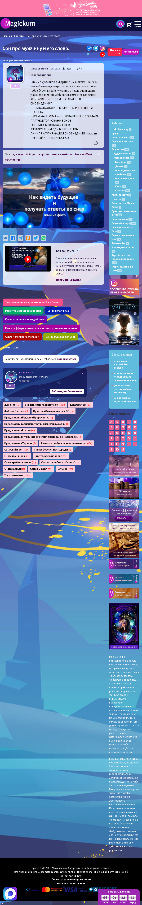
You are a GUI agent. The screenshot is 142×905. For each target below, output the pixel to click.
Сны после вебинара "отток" (60, 462)
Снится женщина (16, 456)
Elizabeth (43, 69)
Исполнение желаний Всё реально (121, 364)
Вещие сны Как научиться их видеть (125, 400)
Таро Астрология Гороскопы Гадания (123, 259)
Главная (7, 36)
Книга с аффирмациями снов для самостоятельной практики (41, 328)
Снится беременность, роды (52, 449)
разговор (41, 154)
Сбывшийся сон (16, 449)
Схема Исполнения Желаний (22, 336)
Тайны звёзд (120, 243)
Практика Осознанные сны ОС (53, 411)
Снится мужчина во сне (51, 456)
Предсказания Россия (19, 430)
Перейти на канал (68, 280)
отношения (62, 154)
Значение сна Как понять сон (45, 404)
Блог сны (19, 36)
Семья (120, 186)
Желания (12, 404)
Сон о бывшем (41, 468)
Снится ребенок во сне (20, 462)
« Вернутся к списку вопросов (17, 61)
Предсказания (122, 219)
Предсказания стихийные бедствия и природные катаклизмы (43, 436)
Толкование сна (18, 475)
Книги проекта (121, 195)
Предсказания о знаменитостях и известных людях (36, 424)
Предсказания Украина (20, 443)
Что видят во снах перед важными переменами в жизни (125, 377)
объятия (13, 159)
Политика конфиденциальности (71, 879)
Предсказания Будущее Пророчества (29, 417)
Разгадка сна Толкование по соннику (66, 443)
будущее (83, 154)
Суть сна (65, 468)
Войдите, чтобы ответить (67, 391)
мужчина (22, 154)
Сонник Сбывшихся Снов (61, 336)
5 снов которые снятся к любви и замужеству (122, 389)
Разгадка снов (123, 157)
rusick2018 (26, 372)
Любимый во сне (16, 411)
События (122, 190)
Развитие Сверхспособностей (23, 310)
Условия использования (71, 883)
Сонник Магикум (123, 223)
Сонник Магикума (58, 310)
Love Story (122, 162)
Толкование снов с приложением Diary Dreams (32, 302)
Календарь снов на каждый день (25, 319)
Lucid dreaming (121, 129)
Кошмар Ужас (80, 404)
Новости (118, 199)
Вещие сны (120, 149)
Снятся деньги (14, 468)
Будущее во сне (124, 153)
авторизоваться (66, 359)
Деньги (121, 166)
